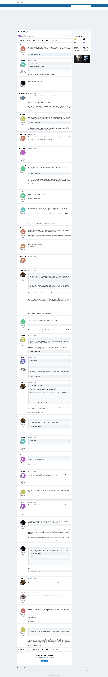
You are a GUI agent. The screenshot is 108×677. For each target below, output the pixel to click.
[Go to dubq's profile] (23, 83)
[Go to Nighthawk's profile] (23, 596)
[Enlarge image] (31, 246)
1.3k (23, 616)
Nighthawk (22, 592)
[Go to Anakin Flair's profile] (23, 274)
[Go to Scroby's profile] (23, 361)
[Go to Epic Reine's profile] (23, 475)
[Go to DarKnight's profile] (23, 118)
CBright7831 (25, 35)
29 (23, 40)
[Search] (89, 6)
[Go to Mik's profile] (23, 195)
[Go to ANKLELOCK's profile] (23, 610)
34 (34, 40)
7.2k (23, 367)
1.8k (23, 481)
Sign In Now (44, 661)
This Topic (85, 5)
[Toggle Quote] (30, 63)
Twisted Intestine (22, 148)
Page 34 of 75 (54, 40)
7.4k (23, 88)
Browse (19, 5)
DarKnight (22, 114)
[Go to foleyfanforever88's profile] (23, 459)
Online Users (28, 8)
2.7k (23, 464)
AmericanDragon (23, 242)
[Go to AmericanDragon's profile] (23, 246)
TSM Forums (20, 2)
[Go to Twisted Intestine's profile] (23, 152)
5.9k (23, 201)
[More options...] (70, 45)
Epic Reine (22, 471)
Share (60, 35)
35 (36, 40)
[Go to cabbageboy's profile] (23, 168)
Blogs (23, 8)
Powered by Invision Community (54, 675)
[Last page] (50, 40)
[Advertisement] (54, 18)
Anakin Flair (23, 270)
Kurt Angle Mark (23, 93)
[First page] (18, 40)
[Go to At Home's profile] (23, 64)
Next (47, 40)
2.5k (23, 158)
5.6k (23, 54)
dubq (22, 79)
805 (23, 124)
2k (23, 103)
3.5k (23, 280)
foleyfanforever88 (23, 454)
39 (44, 40)
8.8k (23, 174)
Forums (18, 8)
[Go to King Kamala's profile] (23, 48)
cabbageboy (23, 165)
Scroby (23, 357)
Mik (23, 191)
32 (29, 40)
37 (40, 40)
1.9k (23, 70)
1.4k (23, 251)
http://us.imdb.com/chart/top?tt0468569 (35, 244)
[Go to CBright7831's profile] (19, 36)
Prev (21, 40)
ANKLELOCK (23, 607)
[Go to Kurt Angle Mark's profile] (23, 97)
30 (25, 40)
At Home (23, 60)
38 (42, 40)
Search (24, 5)
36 (38, 40)
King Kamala (23, 44)
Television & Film (31, 36)
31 (27, 40)
